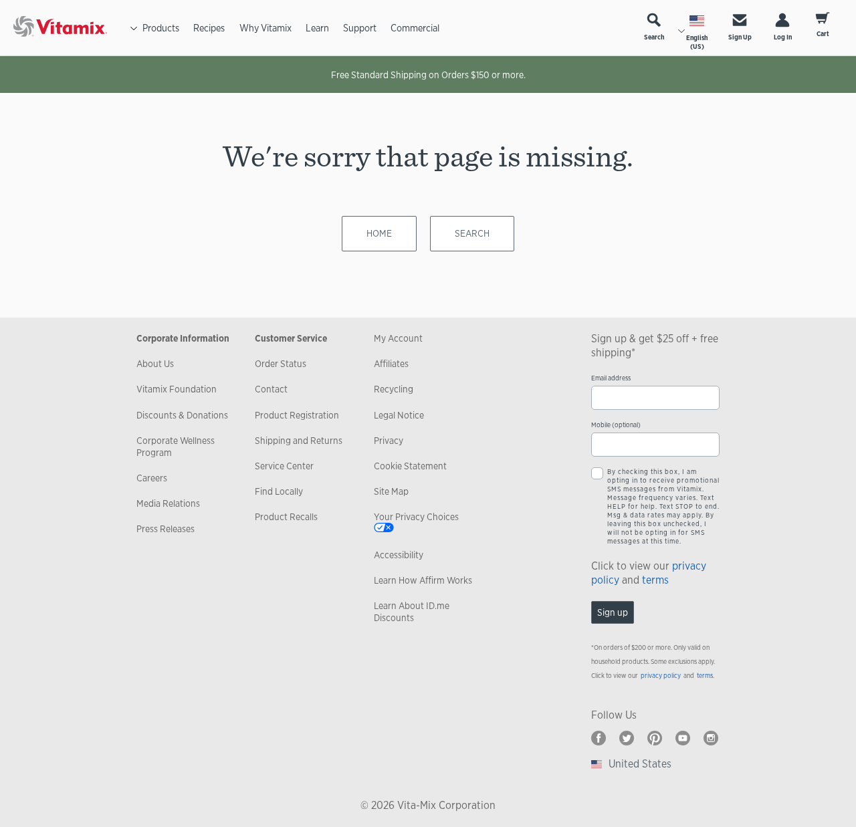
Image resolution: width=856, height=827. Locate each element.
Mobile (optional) (616, 425)
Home (379, 233)
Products (160, 27)
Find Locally (279, 491)
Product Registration (297, 415)
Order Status (280, 364)
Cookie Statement (410, 466)
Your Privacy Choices (416, 517)
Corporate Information (182, 338)
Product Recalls (286, 517)
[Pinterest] (654, 738)
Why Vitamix (265, 27)
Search (654, 37)
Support (360, 27)
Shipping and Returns (298, 441)
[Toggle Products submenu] (133, 28)
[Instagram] (711, 738)
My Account (398, 338)
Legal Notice (399, 415)
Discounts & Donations (182, 415)
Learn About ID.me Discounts (411, 612)
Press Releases (165, 529)
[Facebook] (598, 738)
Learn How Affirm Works (423, 580)
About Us (155, 364)
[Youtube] (682, 738)
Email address (611, 378)
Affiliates (391, 364)
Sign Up (740, 37)
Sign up (612, 612)
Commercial (415, 27)
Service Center (284, 466)
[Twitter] (626, 738)
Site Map (391, 491)
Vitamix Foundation (176, 389)
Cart (823, 33)
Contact (271, 389)
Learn (317, 27)
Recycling (393, 389)
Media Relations (168, 503)
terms (655, 580)
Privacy (388, 441)
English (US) (697, 42)
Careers (151, 478)
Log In (783, 37)
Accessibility (398, 555)
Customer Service (291, 338)
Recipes (209, 27)
